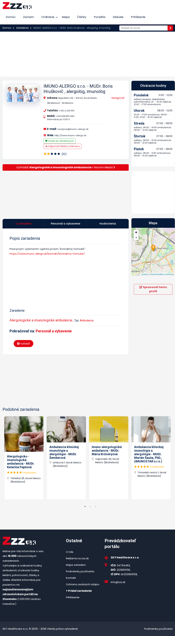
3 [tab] (95, 506)
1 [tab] (85, 506)
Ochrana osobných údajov (82, 584)
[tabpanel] (24, 458)
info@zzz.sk (118, 582)
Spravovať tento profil (154, 289)
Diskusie (118, 17)
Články (81, 17)
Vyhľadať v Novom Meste (64, 167)
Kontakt (71, 578)
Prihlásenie (138, 17)
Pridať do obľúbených (61, 141)
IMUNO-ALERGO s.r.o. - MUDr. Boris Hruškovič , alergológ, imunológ (78, 89)
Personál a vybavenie (54, 331)
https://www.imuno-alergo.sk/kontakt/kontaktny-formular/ (47, 253)
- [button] (136, 237)
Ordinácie (47, 17)
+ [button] (136, 232)
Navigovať (118, 98)
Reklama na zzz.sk (77, 558)
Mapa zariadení (76, 565)
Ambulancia (86, 320)
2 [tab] (90, 506)
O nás (69, 552)
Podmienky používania (80, 571)
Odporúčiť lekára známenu (63, 146)
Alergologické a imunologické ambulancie (41, 320)
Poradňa (99, 17)
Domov (11, 17)
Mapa (66, 17)
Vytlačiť (25, 343)
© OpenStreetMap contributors (161, 274)
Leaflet (144, 274)
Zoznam (28, 17)
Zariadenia (22, 28)
